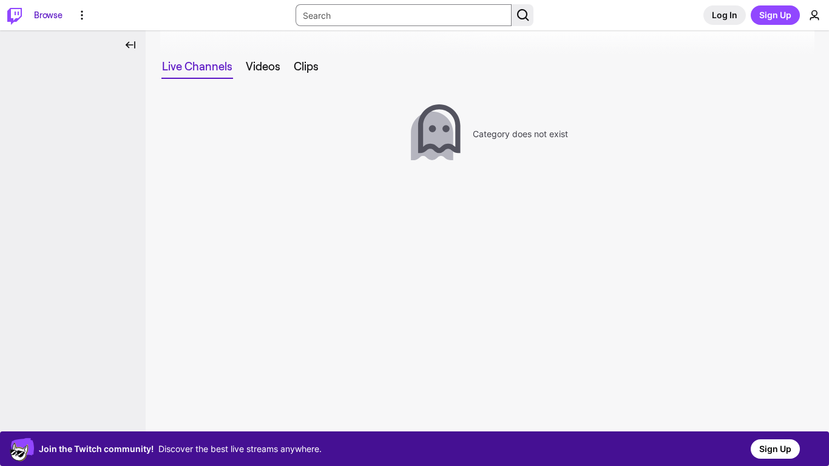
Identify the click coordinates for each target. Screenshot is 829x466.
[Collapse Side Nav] (130, 45)
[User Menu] (814, 15)
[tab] (197, 66)
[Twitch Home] (14, 15)
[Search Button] (522, 15)
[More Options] (82, 15)
